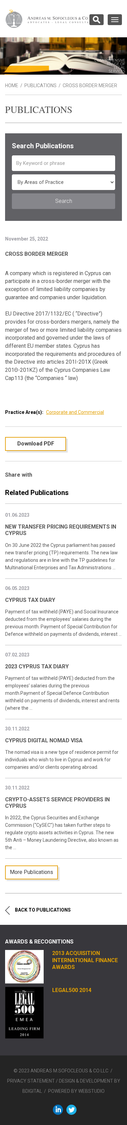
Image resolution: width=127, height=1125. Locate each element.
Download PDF (35, 443)
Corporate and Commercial (75, 412)
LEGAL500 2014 (71, 990)
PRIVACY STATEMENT (31, 1081)
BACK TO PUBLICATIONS (43, 910)
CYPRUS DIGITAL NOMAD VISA (44, 740)
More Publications (31, 872)
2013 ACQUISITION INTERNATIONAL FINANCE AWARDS (85, 960)
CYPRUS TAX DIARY (30, 600)
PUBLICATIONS (40, 85)
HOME (11, 85)
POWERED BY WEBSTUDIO (76, 1091)
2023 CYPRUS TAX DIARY (37, 666)
